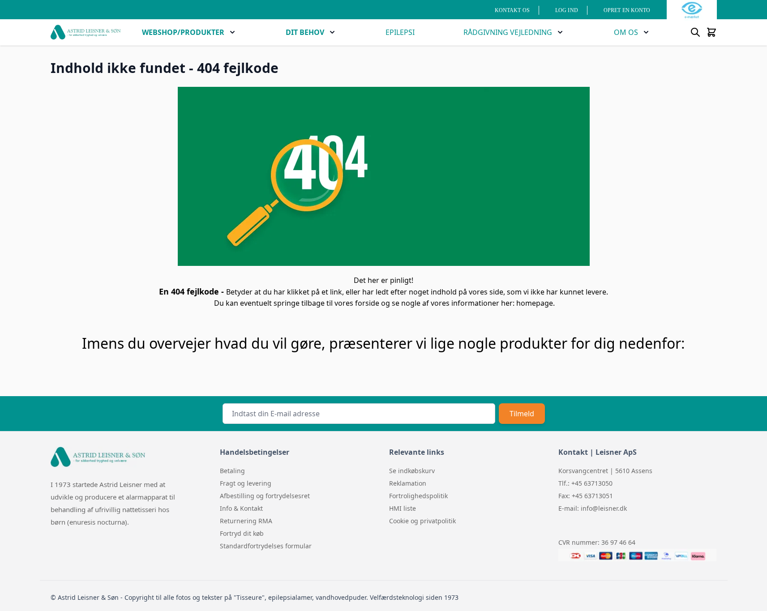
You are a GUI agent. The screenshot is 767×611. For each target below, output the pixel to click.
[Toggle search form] (695, 32)
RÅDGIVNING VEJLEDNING (507, 32)
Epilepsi (400, 32)
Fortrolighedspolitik (418, 495)
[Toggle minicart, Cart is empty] (711, 32)
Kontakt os (512, 10)
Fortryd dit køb (242, 533)
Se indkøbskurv (412, 470)
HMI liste (402, 508)
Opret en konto (627, 10)
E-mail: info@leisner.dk (592, 508)
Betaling (232, 470)
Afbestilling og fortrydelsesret (265, 495)
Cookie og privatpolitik (422, 521)
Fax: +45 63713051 (585, 495)
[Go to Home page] (85, 32)
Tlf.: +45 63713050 (585, 483)
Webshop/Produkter (183, 32)
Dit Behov (305, 32)
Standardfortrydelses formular (266, 546)
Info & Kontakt (241, 508)
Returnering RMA (246, 521)
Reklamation (407, 483)
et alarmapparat (142, 496)
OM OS (626, 32)
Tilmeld (522, 414)
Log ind (566, 10)
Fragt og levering (245, 483)
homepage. (535, 303)
